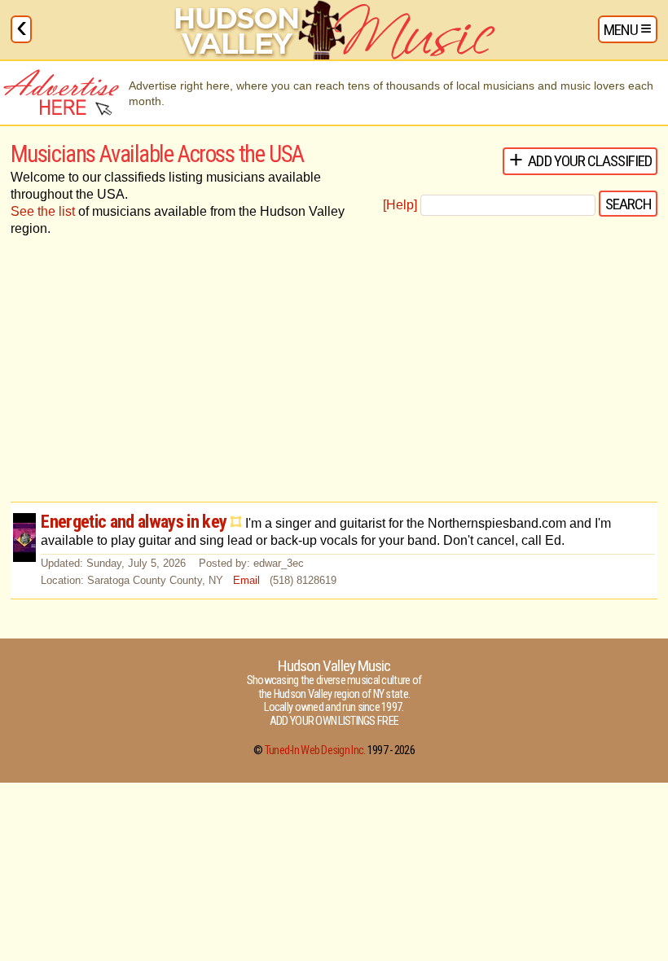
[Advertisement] (334, 371)
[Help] (400, 205)
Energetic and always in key (133, 521)
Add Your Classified (590, 160)
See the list (43, 211)
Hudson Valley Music (334, 665)
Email (246, 580)
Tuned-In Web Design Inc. (315, 750)
